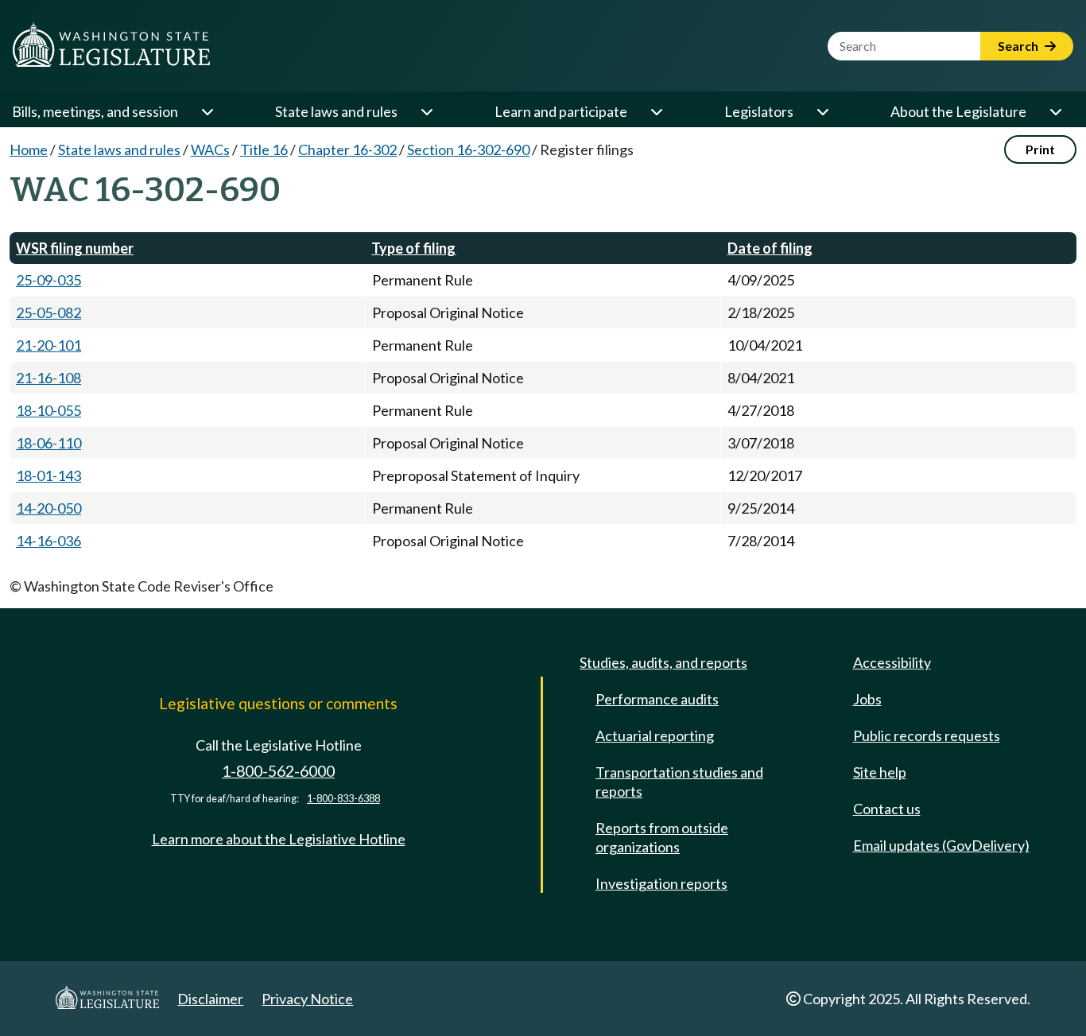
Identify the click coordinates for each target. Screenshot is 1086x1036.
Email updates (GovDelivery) (941, 845)
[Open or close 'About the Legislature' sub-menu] (1055, 111)
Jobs (867, 699)
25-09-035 (48, 280)
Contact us (887, 808)
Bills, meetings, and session (95, 111)
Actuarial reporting (654, 735)
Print (1040, 149)
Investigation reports (661, 883)
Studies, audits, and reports (663, 662)
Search (1019, 45)
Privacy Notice (307, 998)
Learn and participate (561, 111)
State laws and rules (336, 111)
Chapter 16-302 (347, 149)
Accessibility (892, 662)
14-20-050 (48, 508)
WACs (210, 149)
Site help (879, 772)
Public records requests (926, 735)
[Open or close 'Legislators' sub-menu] (822, 111)
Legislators (758, 111)
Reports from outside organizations (661, 837)
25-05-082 (48, 312)
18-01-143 (48, 475)
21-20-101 (48, 345)
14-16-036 (48, 540)
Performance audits (657, 699)
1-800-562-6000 (278, 771)
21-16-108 (48, 377)
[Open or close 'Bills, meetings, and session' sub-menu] (207, 111)
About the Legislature (958, 111)
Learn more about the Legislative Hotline (278, 839)
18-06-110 (48, 443)
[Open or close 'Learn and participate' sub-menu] (656, 111)
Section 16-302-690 (468, 149)
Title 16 (264, 149)
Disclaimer (210, 998)
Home (29, 149)
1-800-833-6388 (343, 799)
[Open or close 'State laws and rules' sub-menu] (426, 111)
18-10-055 (48, 410)
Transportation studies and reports (679, 781)
